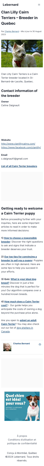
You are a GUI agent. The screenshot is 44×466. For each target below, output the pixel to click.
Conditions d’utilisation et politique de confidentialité (22, 441)
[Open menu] (39, 4)
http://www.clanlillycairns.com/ (18, 143)
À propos (22, 436)
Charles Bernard (12, 31)
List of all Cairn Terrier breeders (19, 166)
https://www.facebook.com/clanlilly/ (21, 147)
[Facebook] (39, 344)
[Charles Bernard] (8, 347)
